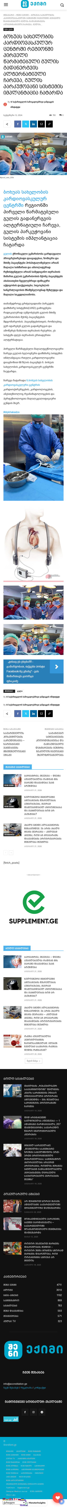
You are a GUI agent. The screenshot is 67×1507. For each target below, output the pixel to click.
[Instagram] (33, 1412)
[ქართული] (16, 1498)
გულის (7, 254)
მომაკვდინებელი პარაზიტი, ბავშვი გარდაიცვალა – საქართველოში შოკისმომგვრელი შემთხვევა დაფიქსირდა (42, 1225)
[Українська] (22, 1498)
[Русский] (19, 1498)
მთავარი (8, 15)
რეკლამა (26, 1387)
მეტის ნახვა (32, 1060)
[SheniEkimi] (33, 1350)
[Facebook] (17, 124)
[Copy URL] (49, 124)
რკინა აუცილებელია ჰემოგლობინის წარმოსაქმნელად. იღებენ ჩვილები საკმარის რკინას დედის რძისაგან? (41, 1043)
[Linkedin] (33, 124)
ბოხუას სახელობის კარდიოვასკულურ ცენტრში (25, 198)
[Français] (13, 1498)
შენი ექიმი (22, 15)
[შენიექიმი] (58, 1497)
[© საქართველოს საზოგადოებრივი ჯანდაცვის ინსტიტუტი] (5, 104)
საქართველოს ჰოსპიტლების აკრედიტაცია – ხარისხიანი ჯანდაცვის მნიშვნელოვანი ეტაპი (14, 744)
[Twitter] (25, 124)
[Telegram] (42, 1412)
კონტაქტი (40, 1387)
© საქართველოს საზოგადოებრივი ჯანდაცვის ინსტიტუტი (32, 104)
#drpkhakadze (11, 412)
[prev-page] (5, 852)
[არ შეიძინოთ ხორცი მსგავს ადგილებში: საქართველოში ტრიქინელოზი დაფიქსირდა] (12, 1206)
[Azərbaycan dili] (7, 1498)
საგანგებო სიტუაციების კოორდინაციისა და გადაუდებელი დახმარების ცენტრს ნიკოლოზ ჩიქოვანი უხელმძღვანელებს (50, 744)
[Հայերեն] (4, 1498)
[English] (10, 1498)
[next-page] (11, 852)
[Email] (41, 124)
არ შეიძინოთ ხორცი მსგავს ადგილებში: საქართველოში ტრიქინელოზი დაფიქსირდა (42, 1204)
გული (20, 691)
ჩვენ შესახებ (11, 1387)
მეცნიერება (9, 834)
